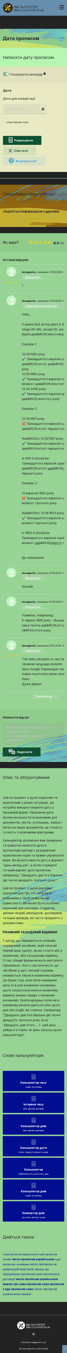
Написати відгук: (16, 717)
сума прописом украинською (20, 1254)
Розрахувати (23, 140)
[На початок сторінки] (33, 1334)
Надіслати (24, 752)
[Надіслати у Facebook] (27, 217)
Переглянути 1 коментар (41, 306)
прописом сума (22, 1289)
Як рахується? (26, 161)
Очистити (21, 150)
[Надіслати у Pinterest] (35, 217)
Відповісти (32, 277)
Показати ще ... (45, 696)
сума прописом (30, 1284)
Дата (7, 90)
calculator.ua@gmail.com (33, 1342)
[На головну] (23, 8)
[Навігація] (61, 7)
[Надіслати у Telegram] (39, 217)
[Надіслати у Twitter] (31, 217)
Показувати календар (26, 74)
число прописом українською (33, 1259)
